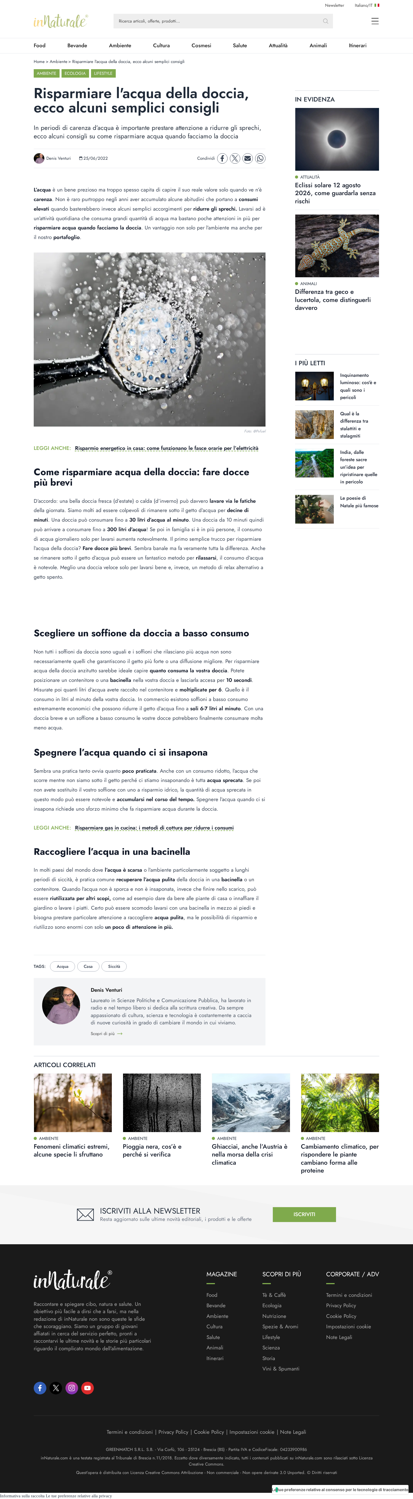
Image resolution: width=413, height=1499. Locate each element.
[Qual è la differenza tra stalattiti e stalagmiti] (314, 424)
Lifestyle (103, 73)
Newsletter (334, 5)
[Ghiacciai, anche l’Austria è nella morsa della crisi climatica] (251, 1102)
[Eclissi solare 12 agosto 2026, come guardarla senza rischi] (337, 139)
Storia (268, 1358)
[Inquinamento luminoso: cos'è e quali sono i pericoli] (314, 386)
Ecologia (75, 73)
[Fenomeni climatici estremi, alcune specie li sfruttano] (73, 1102)
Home (39, 61)
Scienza (271, 1347)
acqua (63, 966)
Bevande (77, 45)
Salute (240, 45)
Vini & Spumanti (280, 1368)
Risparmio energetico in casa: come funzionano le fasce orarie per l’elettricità (166, 448)
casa (88, 966)
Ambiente (120, 45)
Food (40, 45)
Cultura (161, 45)
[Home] (61, 21)
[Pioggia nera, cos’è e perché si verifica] (162, 1102)
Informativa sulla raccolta (22, 1496)
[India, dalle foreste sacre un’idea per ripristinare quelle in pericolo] (314, 463)
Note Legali (339, 1337)
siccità (114, 966)
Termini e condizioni (349, 1295)
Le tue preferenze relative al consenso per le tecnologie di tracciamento (340, 1489)
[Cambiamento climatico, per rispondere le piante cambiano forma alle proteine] (340, 1102)
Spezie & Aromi (280, 1326)
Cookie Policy (341, 1316)
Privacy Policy (341, 1305)
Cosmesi (201, 45)
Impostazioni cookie (348, 1326)
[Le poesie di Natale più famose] (314, 509)
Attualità (278, 45)
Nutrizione (274, 1316)
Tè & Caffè (274, 1295)
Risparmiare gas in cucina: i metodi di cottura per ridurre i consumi (154, 827)
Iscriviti (304, 1214)
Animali (318, 45)
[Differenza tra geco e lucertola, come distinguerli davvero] (337, 246)
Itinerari (358, 45)
